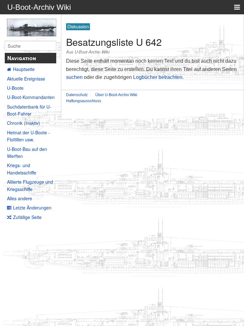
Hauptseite (24, 69)
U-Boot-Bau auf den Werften (27, 152)
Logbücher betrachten (157, 77)
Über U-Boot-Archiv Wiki (116, 95)
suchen (74, 77)
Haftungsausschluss (83, 101)
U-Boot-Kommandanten (31, 97)
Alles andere (19, 198)
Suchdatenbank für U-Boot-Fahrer (29, 110)
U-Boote (15, 88)
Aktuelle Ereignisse (26, 78)
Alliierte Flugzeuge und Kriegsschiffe (30, 185)
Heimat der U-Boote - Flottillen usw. (28, 136)
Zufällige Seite (27, 217)
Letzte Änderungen (32, 207)
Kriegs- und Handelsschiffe (21, 168)
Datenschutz (77, 95)
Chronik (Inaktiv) (23, 123)
